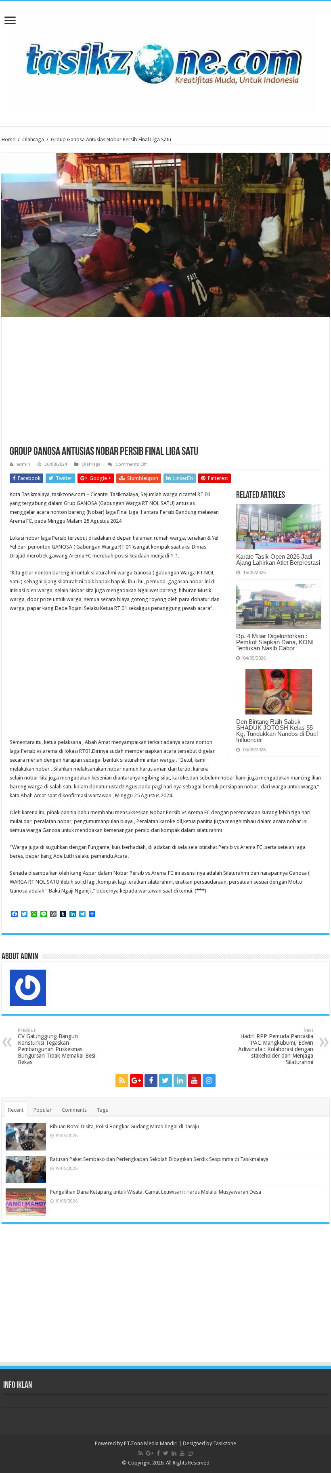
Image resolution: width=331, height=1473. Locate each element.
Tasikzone (224, 1443)
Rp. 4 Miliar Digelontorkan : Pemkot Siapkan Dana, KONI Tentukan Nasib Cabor (275, 642)
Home (8, 139)
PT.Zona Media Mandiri (151, 1443)
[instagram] (209, 1080)
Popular (43, 1110)
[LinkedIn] (180, 1080)
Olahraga (33, 139)
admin (23, 464)
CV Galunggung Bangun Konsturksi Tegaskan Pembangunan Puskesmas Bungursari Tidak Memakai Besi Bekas (56, 1046)
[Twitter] (165, 1080)
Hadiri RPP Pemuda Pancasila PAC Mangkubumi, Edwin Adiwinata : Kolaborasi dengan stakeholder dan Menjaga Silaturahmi (275, 1046)
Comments (74, 1110)
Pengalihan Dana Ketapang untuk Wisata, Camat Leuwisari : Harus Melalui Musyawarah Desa (155, 1192)
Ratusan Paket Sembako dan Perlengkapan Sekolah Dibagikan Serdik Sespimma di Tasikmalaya (159, 1159)
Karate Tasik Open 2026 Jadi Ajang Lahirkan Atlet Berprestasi (278, 559)
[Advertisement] (165, 385)
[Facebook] (151, 1080)
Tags (102, 1110)
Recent (15, 1110)
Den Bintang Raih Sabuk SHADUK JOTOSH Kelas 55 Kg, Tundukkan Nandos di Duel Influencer (277, 730)
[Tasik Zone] (165, 58)
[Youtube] (194, 1080)
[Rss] (121, 1080)
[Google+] (136, 1080)
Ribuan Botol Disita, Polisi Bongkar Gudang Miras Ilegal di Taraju (124, 1126)
